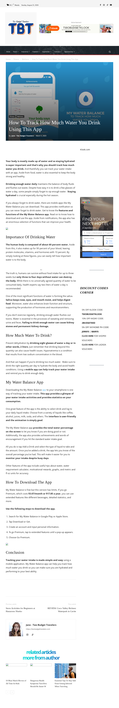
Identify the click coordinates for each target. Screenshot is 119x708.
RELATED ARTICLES (41, 652)
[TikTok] (107, 5)
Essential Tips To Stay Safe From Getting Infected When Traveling (65, 684)
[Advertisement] (96, 174)
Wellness (25, 59)
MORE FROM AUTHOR (41, 658)
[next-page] (12, 692)
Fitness (16, 59)
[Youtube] (111, 5)
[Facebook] (100, 5)
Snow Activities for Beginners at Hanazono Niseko (20, 609)
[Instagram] (104, 5)
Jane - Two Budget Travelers (22, 136)
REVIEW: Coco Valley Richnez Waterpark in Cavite (62, 609)
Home (8, 59)
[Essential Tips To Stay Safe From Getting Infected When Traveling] (65, 670)
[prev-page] (7, 692)
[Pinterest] (22, 148)
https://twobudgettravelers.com (38, 629)
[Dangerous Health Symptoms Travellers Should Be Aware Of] (41, 670)
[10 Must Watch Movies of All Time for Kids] (16, 670)
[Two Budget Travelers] (21, 28)
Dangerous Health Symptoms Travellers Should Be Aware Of (38, 684)
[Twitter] (15, 148)
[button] (110, 52)
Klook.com (85, 149)
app (44, 389)
